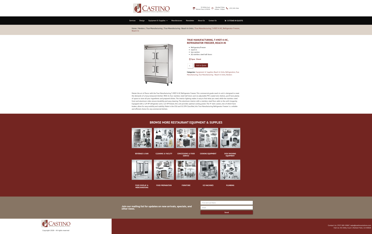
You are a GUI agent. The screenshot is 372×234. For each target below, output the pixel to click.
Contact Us (213, 20)
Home (134, 28)
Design (142, 20)
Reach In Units (219, 72)
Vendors (141, 28)
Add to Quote (201, 65)
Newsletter (190, 20)
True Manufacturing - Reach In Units (178, 28)
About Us (201, 20)
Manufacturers (176, 20)
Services (132, 20)
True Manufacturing (154, 28)
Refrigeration (230, 72)
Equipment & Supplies (157, 20)
